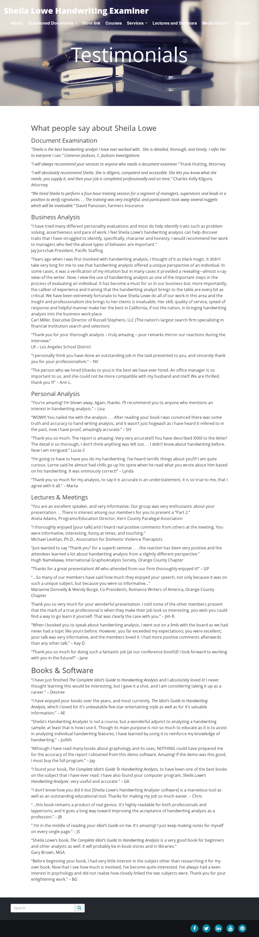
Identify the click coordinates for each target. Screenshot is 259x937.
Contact (242, 23)
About (17, 23)
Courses (113, 23)
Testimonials (129, 54)
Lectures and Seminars (175, 23)
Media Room (214, 23)
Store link (91, 23)
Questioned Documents (50, 23)
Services (135, 23)
